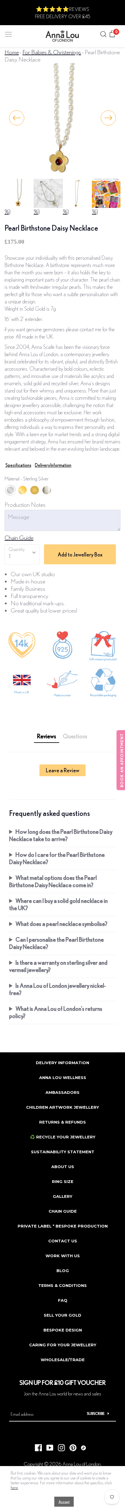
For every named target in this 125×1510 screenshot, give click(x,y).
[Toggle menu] (8, 33)
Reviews (46, 736)
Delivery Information (53, 465)
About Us (62, 1166)
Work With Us (63, 1255)
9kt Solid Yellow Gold (34, 490)
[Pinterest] (70, 1446)
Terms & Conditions (62, 1285)
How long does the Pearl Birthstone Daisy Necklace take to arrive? (60, 835)
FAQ (62, 1300)
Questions (75, 736)
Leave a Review (62, 770)
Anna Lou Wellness (62, 1077)
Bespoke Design (62, 1330)
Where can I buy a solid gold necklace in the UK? (58, 904)
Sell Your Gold (62, 1315)
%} (8, 211)
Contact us (62, 1240)
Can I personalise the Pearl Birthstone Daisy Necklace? (56, 943)
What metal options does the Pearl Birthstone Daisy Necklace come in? (53, 881)
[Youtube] (47, 1446)
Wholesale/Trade (63, 1359)
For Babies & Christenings (51, 51)
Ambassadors (62, 1092)
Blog (62, 1270)
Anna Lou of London (81, 1464)
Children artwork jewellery (62, 1107)
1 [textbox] (9, 556)
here (14, 1487)
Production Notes (25, 504)
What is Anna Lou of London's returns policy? (55, 1012)
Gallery (62, 1196)
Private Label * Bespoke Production (63, 1226)
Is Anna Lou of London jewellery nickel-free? (57, 989)
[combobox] (22, 554)
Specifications (18, 465)
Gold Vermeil (22, 490)
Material (27, 478)
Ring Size (62, 1181)
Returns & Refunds (62, 1122)
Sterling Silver (10, 490)
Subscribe (96, 1413)
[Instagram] (59, 1446)
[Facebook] (36, 1446)
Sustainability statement (62, 1151)
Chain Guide (19, 537)
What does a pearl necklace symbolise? (61, 923)
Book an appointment (122, 760)
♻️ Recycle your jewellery (62, 1136)
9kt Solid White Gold (46, 490)
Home (12, 51)
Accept (64, 1502)
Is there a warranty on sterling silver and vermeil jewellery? (58, 966)
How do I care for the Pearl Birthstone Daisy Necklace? (57, 858)
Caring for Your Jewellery (62, 1344)
